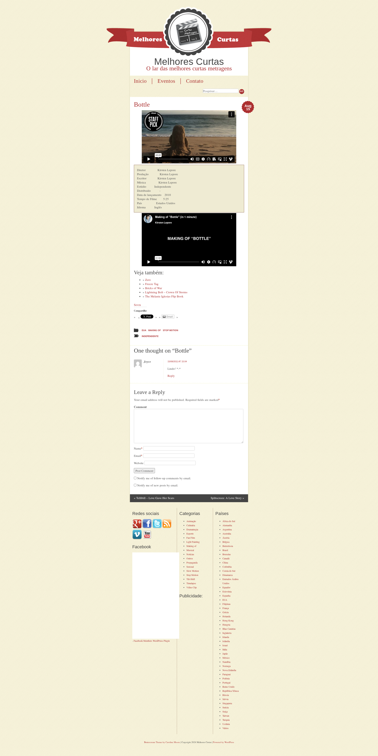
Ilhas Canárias (229, 628)
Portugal (226, 682)
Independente (150, 336)
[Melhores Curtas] (189, 32)
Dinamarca (227, 574)
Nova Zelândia (229, 670)
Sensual (190, 566)
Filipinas (226, 603)
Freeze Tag (151, 284)
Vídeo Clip (191, 587)
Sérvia (225, 699)
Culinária (190, 525)
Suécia (225, 707)
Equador (226, 587)
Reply (171, 376)
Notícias (190, 554)
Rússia (225, 694)
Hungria (226, 624)
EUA (144, 330)
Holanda (226, 616)
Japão (225, 653)
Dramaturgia (192, 529)
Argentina (227, 529)
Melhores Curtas (189, 61)
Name (138, 448)
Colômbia (227, 566)
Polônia (226, 678)
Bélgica (225, 541)
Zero (148, 280)
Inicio (140, 81)
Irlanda (225, 637)
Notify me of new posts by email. (157, 485)
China (225, 562)
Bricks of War (153, 288)
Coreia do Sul (228, 570)
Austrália (226, 533)
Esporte (190, 533)
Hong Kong (228, 620)
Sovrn (137, 305)
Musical (190, 550)
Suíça (225, 711)
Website (139, 463)
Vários (225, 728)
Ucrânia (226, 723)
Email (138, 456)
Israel (225, 645)
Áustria (225, 537)
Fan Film (190, 537)
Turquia (226, 719)
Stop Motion (170, 330)
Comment (140, 407)
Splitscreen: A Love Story (227, 498)
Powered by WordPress (223, 742)
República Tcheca (230, 690)
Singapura (227, 703)
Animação (191, 521)
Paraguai (226, 674)
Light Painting (193, 541)
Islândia (226, 641)
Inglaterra (226, 632)
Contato (194, 81)
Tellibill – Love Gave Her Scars (154, 498)
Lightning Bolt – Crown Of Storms (166, 292)
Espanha (226, 595)
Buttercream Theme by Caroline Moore (162, 742)
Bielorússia (227, 545)
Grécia (225, 612)
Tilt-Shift (190, 579)
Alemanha (227, 525)
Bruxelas (226, 554)
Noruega (226, 666)
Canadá (225, 558)
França (225, 608)
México (226, 657)
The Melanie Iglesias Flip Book (164, 296)
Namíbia (226, 661)
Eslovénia (227, 591)
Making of (154, 330)
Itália (224, 649)
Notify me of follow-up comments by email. (164, 478)
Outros (189, 558)
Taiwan (225, 715)
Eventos (166, 81)
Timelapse (191, 583)
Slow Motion (192, 570)
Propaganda (191, 562)
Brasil (225, 550)
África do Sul (228, 521)
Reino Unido (228, 686)
